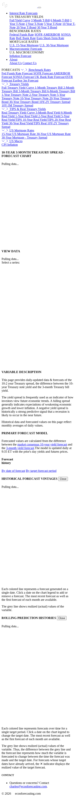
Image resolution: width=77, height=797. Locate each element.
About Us (15, 63)
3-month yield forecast (20, 448)
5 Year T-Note (53, 24)
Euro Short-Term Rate (50, 38)
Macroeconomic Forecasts (25, 48)
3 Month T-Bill (40, 20)
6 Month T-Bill (60, 20)
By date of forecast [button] (13, 470)
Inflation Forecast (20, 56)
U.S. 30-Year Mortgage (54, 45)
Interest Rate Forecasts (23, 13)
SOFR (39, 34)
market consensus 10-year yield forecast (42, 444)
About (13, 59)
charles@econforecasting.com (28, 786)
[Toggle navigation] (39, 7)
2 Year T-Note (34, 24)
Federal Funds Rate (21, 34)
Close (63, 478)
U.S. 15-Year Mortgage (24, 45)
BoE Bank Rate (26, 38)
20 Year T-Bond (26, 27)
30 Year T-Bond (47, 27)
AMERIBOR (51, 34)
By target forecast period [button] (41, 470)
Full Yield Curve (19, 20)
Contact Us (30, 63)
